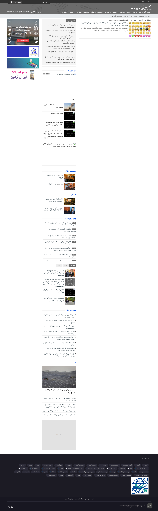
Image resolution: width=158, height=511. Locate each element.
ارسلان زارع (104, 465)
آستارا (145, 465)
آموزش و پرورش (127, 465)
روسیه (113, 472)
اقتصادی (99, 12)
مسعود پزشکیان (113, 475)
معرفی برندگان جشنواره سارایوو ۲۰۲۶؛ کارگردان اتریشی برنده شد (53, 209)
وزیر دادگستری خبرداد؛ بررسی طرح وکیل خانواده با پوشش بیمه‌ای (61, 37)
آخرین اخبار (142, 12)
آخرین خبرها (71, 21)
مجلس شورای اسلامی (141, 475)
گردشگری (70, 475)
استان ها (79, 12)
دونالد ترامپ (24, 468)
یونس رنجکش (51, 475)
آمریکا (138, 465)
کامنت (59, 265)
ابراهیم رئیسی (115, 465)
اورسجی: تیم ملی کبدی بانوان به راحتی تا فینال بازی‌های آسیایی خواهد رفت (59, 58)
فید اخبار (91, 499)
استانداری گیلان (80, 465)
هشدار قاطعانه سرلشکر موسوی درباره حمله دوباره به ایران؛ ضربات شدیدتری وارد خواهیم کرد (53, 134)
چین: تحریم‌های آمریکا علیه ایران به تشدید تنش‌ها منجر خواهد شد (60, 26)
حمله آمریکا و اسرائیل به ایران (96, 468)
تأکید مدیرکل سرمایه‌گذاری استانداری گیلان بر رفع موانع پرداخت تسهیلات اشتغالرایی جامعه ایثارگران (60, 405)
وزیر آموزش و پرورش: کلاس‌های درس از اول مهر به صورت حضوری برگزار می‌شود (60, 47)
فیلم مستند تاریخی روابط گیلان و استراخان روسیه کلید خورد (54, 299)
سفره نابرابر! (52, 184)
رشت (135, 472)
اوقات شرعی (69, 499)
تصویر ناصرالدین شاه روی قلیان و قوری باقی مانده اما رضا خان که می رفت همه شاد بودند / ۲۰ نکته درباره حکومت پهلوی (53, 283)
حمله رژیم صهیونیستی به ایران (75, 468)
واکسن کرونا (88, 475)
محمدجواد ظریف (126, 475)
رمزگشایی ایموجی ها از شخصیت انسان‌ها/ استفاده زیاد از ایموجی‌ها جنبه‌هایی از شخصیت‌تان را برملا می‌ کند (104, 24)
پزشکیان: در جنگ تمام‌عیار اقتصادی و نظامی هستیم (59, 411)
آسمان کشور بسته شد (57, 113)
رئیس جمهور (144, 472)
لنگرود (18, 472)
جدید (65, 265)
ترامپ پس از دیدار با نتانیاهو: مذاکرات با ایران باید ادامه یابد (54, 123)
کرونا (78, 475)
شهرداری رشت (63, 472)
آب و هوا (84, 499)
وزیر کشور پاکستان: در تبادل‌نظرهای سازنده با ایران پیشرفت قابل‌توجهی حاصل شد (60, 63)
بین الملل (122, 12)
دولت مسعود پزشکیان (49, 468)
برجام (30, 465)
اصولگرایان (59, 465)
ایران (133, 12)
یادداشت (86, 12)
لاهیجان (26, 472)
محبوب (72, 265)
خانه (148, 12)
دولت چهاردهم (35, 468)
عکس (148, 1)
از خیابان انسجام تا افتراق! (54, 176)
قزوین (45, 472)
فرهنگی (93, 12)
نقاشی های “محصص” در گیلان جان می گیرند (53, 291)
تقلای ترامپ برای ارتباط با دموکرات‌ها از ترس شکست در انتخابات (60, 42)
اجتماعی (114, 12)
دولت (74, 362)
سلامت (74, 472)
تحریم (22, 465)
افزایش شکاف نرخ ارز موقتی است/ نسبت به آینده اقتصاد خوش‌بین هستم (60, 399)
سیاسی (106, 12)
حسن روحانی (112, 468)
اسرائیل (69, 465)
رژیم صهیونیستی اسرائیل (87, 472)
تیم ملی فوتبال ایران (142, 468)
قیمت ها (77, 499)
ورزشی (128, 12)
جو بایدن (122, 468)
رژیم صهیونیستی (102, 472)
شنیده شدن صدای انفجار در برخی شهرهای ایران (53, 106)
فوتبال (53, 472)
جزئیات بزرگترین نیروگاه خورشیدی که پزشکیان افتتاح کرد (59, 31)
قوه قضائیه (36, 472)
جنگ (131, 468)
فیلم (143, 1)
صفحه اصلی (133, 16)
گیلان (61, 475)
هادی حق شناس (100, 475)
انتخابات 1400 (48, 465)
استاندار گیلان (92, 465)
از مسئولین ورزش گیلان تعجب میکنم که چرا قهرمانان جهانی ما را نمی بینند (54, 273)
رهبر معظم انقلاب (124, 472)
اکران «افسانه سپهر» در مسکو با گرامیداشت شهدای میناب (60, 53)
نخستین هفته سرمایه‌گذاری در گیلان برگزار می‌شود (59, 415)
